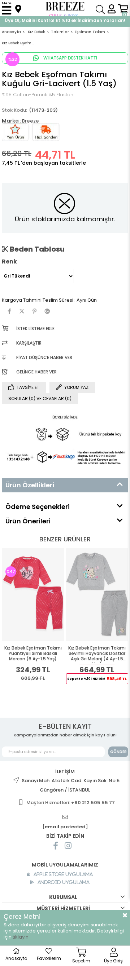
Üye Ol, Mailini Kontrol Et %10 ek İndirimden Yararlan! (65, 20)
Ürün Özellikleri (29, 484)
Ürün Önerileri (28, 521)
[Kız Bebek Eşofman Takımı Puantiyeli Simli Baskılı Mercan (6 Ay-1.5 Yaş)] (33, 594)
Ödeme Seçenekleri (37, 506)
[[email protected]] (65, 817)
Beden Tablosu (36, 249)
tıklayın (21, 937)
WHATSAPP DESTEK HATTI (69, 58)
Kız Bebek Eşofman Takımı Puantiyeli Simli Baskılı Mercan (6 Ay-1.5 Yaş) (33, 653)
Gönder (118, 751)
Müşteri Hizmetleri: (70, 802)
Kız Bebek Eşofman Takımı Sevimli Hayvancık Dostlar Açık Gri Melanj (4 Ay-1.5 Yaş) (97, 654)
